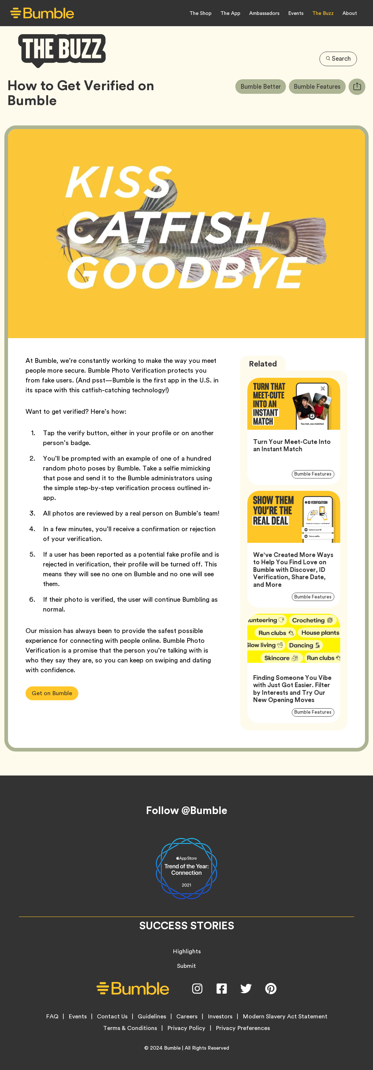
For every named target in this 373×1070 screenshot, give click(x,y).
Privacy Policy (186, 1028)
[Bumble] (42, 13)
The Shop (200, 13)
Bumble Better (263, 86)
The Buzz (323, 13)
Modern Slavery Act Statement (285, 1016)
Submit (186, 966)
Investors (220, 1016)
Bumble (172, 1047)
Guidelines (152, 1016)
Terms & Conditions (130, 1028)
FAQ (52, 1016)
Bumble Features (320, 86)
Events (295, 13)
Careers (186, 1016)
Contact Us (112, 1016)
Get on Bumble (52, 693)
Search (341, 58)
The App (230, 13)
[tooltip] (357, 87)
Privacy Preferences (243, 1028)
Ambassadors (264, 13)
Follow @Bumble (186, 810)
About (349, 13)
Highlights (187, 951)
